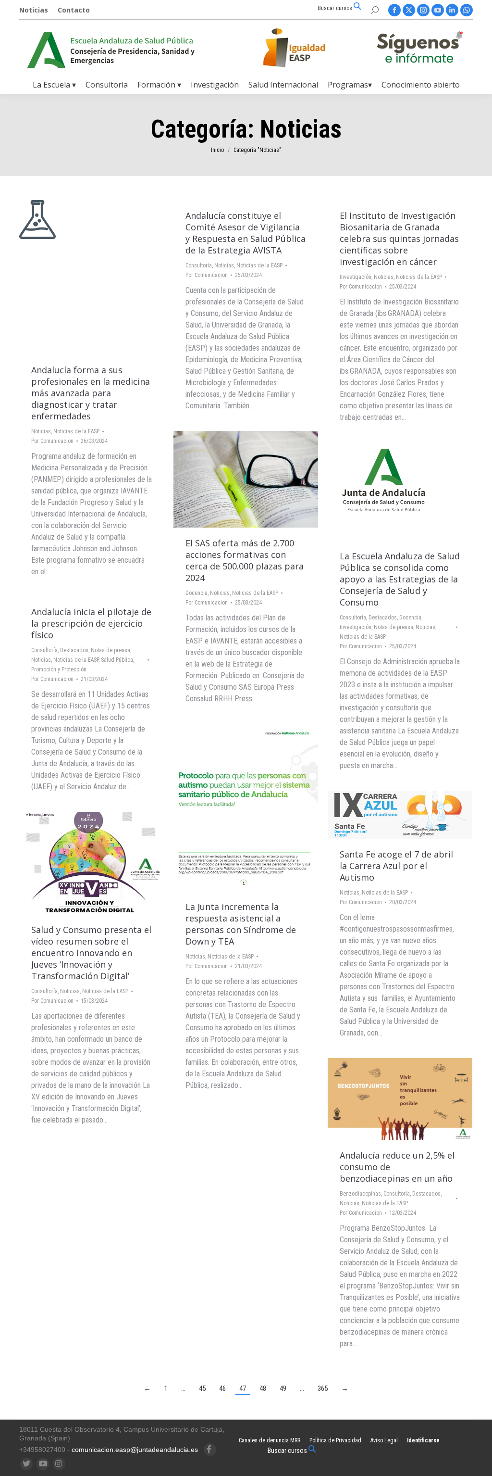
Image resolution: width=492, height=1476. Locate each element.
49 (283, 1388)
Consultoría (198, 265)
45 (202, 1388)
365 (323, 1388)
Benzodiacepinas (360, 1193)
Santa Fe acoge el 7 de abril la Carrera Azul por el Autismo (396, 865)
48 (262, 1388)
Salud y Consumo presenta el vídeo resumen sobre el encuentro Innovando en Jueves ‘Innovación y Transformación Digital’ (91, 953)
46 (222, 1388)
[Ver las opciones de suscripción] (419, 49)
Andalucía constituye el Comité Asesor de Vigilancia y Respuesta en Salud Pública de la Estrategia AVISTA (245, 233)
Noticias (41, 431)
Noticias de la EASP (76, 431)
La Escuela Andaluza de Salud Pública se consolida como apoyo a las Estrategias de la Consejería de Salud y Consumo (400, 579)
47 (242, 1388)
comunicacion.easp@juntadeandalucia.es (135, 1449)
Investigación (355, 277)
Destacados (383, 617)
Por (52, 441)
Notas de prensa (393, 627)
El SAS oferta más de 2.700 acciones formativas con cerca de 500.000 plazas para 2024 (244, 560)
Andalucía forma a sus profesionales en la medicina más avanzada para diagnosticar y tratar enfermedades (90, 393)
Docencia (196, 593)
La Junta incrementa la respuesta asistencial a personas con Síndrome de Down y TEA (240, 924)
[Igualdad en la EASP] (309, 47)
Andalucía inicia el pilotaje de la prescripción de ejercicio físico (91, 623)
